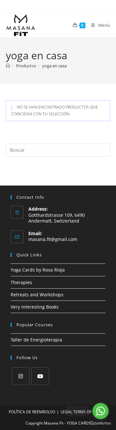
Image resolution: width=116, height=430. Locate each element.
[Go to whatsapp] (100, 411)
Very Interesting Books (35, 307)
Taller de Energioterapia (36, 340)
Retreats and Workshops (37, 294)
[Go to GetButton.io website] (100, 423)
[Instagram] (20, 376)
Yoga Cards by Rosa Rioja (38, 270)
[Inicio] (8, 66)
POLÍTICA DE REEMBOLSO (32, 412)
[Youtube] (40, 376)
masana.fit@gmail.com (52, 239)
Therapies (21, 282)
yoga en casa (54, 66)
